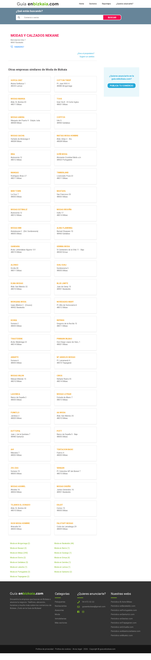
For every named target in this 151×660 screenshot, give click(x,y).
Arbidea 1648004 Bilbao (16, 491)
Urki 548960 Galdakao (63, 121)
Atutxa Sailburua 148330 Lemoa (18, 84)
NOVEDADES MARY (65, 302)
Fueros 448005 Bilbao (62, 454)
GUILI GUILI (61, 265)
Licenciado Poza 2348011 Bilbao (65, 177)
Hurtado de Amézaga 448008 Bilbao (20, 140)
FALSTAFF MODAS (65, 523)
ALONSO (14, 265)
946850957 (18, 47)
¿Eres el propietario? (85, 53)
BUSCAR (112, 17)
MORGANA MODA (18, 302)
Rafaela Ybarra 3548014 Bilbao (64, 380)
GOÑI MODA (62, 154)
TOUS (59, 99)
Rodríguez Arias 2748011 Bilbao (19, 177)
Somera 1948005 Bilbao (16, 472)
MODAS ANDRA (17, 117)
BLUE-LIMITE (62, 283)
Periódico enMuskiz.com (122, 635)
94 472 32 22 (88, 602)
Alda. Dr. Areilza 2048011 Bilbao (18, 103)
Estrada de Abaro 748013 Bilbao (64, 398)
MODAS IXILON (17, 375)
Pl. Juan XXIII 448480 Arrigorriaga (64, 84)
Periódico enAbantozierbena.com (125, 631)
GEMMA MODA (63, 246)
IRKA (13, 154)
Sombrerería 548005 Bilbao (62, 269)
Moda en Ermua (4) (62, 557)
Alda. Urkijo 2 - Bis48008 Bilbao (64, 140)
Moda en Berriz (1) (62, 548)
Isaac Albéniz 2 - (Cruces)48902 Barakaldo (21, 306)
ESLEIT (60, 505)
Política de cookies (63, 649)
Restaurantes (61, 606)
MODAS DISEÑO (64, 486)
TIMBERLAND (63, 172)
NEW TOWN (16, 191)
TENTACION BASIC (65, 449)
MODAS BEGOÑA (64, 209)
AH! (12, 449)
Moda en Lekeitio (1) (18, 567)
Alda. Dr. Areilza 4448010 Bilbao (18, 509)
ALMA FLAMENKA (64, 228)
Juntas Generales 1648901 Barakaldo (65, 491)
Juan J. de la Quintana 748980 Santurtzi (20, 435)
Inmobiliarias (60, 618)
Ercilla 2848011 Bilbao (16, 269)
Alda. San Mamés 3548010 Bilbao (65, 417)
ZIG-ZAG (14, 468)
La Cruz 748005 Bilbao (16, 195)
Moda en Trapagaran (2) (19, 576)
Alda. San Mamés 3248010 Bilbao (19, 288)
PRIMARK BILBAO (64, 339)
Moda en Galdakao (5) (19, 562)
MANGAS (15, 172)
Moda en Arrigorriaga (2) (20, 543)
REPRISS (60, 320)
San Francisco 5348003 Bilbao (64, 195)
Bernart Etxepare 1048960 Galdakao (65, 232)
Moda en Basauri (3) (18, 548)
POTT (59, 431)
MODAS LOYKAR (64, 394)
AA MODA (61, 412)
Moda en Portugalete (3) (20, 572)
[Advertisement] (121, 46)
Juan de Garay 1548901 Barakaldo (64, 288)
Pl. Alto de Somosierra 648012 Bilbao (67, 306)
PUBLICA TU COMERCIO (121, 85)
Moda (57, 614)
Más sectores (61, 623)
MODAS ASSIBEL (18, 486)
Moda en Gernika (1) (62, 562)
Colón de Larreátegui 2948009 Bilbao (66, 527)
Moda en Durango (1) (62, 553)
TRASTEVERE (17, 339)
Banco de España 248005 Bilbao (18, 398)
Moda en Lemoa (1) (62, 567)
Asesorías (59, 610)
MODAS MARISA (18, 99)
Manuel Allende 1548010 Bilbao (18, 380)
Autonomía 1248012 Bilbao (16, 158)
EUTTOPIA (15, 431)
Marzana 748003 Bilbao (16, 454)
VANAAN (60, 468)
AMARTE (15, 357)
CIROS (59, 375)
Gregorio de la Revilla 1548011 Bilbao (67, 324)
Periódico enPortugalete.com (124, 610)
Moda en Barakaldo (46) (64, 543)
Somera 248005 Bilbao (16, 324)
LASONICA (15, 394)
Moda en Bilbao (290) (19, 553)
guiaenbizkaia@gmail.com (93, 606)
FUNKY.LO (15, 412)
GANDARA (15, 246)
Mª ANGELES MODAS (66, 357)
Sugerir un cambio (87, 56)
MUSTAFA (61, 191)
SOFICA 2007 (16, 80)
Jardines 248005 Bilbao (16, 417)
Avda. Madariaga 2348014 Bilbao (19, 343)
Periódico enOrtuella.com (122, 627)
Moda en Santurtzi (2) (63, 572)
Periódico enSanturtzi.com (122, 614)
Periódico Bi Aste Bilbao (121, 602)
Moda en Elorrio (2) (18, 557)
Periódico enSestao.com (122, 618)
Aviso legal (77, 649)
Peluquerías (60, 602)
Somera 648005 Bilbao (16, 361)
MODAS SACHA (17, 136)
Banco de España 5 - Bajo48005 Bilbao (67, 435)
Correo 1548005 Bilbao (62, 509)
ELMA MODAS (17, 283)
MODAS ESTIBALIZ (19, 209)
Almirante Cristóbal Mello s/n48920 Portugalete (69, 158)
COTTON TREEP (64, 80)
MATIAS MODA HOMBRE (67, 136)
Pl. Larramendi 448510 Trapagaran (64, 361)
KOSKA (14, 320)
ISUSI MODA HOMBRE (20, 523)
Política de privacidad (44, 649)
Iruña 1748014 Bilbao (62, 214)
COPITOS (61, 117)
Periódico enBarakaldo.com (123, 606)
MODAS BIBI (16, 228)
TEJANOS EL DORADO (20, 505)
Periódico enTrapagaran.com (123, 623)
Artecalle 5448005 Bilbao (16, 527)
